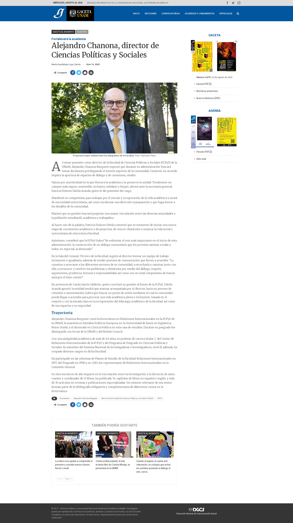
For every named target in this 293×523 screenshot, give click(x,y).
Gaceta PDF (202, 84)
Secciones (151, 13)
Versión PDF (202, 151)
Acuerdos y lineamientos (199, 13)
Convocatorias (171, 13)
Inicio (136, 13)
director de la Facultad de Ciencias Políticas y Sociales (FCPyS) (127, 398)
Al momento (65, 398)
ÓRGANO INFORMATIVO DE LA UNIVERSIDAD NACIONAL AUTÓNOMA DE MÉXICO (127, 3)
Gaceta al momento (63, 32)
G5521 (159, 398)
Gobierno (82, 32)
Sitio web (200, 159)
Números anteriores (206, 91)
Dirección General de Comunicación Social (197, 513)
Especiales (225, 13)
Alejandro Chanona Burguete (85, 398)
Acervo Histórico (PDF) (207, 98)
